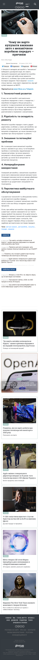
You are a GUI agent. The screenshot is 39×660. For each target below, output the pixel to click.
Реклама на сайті (12, 630)
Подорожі (23, 620)
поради (4, 229)
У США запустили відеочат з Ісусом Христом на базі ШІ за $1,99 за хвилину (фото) (18, 266)
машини (11, 229)
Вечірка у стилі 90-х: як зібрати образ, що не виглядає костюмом (18, 276)
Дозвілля (14, 620)
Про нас (23, 630)
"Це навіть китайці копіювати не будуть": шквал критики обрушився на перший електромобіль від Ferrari (18, 242)
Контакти (31, 630)
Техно (4, 35)
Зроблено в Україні (20, 623)
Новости (6, 235)
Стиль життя (22, 618)
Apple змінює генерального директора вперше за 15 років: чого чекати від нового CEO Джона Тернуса (18, 260)
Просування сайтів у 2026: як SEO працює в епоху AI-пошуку (17, 281)
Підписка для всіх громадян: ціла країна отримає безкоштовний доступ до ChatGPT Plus (19, 249)
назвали (30, 81)
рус (27, 4)
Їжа (14, 618)
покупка (31, 227)
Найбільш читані (9, 269)
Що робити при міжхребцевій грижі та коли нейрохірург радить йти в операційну (18, 286)
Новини (8, 618)
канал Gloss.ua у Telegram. (23, 89)
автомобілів (22, 227)
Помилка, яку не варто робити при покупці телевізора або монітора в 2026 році (17, 255)
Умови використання (15, 632)
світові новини (11, 227)
